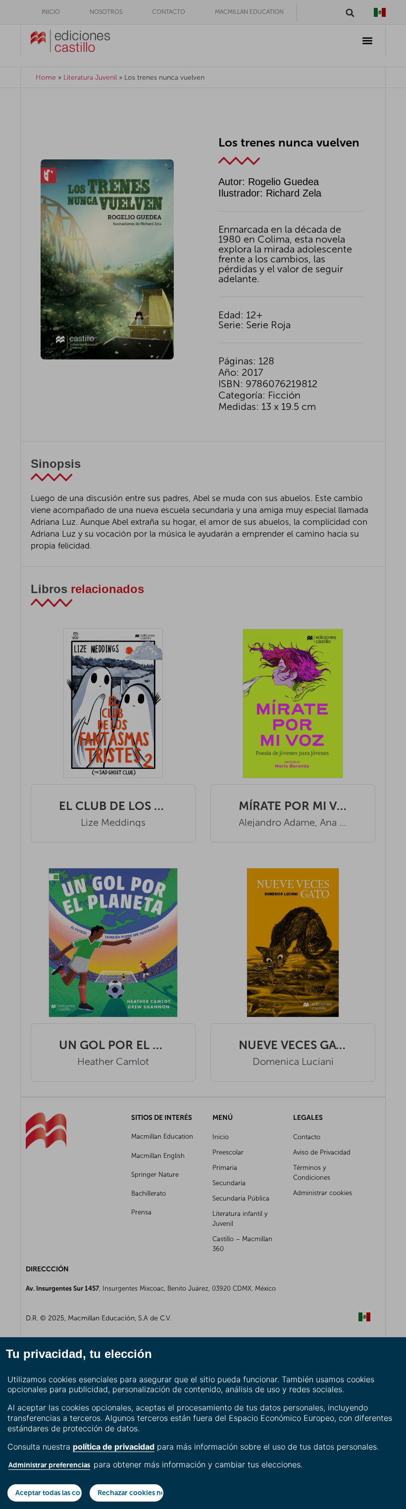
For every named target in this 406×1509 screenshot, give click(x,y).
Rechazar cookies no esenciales (131, 1493)
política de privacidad (113, 1447)
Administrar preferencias (49, 1465)
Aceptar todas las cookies (48, 1493)
